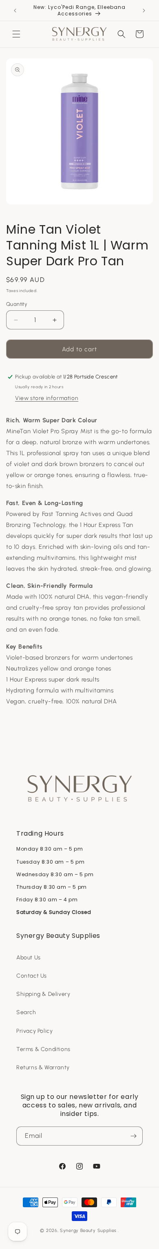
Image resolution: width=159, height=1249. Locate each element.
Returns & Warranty (43, 1067)
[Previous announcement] (15, 10)
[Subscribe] (133, 1136)
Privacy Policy (34, 1031)
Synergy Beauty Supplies (88, 1230)
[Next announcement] (144, 10)
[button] (16, 34)
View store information (46, 398)
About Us (28, 957)
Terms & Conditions (43, 1049)
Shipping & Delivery (43, 994)
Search (26, 1012)
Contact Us (31, 975)
